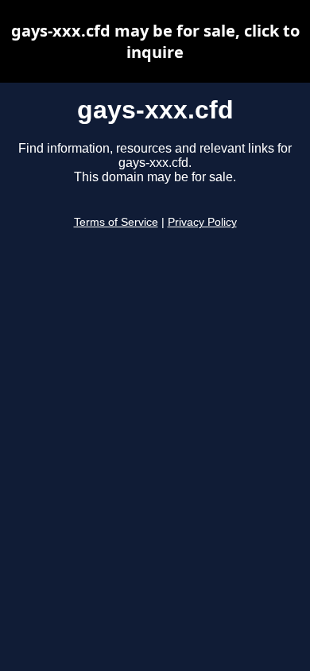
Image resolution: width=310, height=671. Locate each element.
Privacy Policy (202, 222)
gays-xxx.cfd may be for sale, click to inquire (155, 41)
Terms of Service (116, 222)
